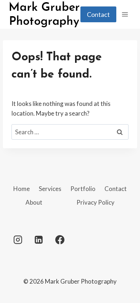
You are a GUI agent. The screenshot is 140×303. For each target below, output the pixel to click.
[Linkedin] (39, 239)
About (33, 202)
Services (50, 188)
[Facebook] (60, 239)
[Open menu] (124, 14)
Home (21, 188)
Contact (98, 14)
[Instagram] (18, 239)
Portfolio (82, 188)
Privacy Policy (95, 202)
